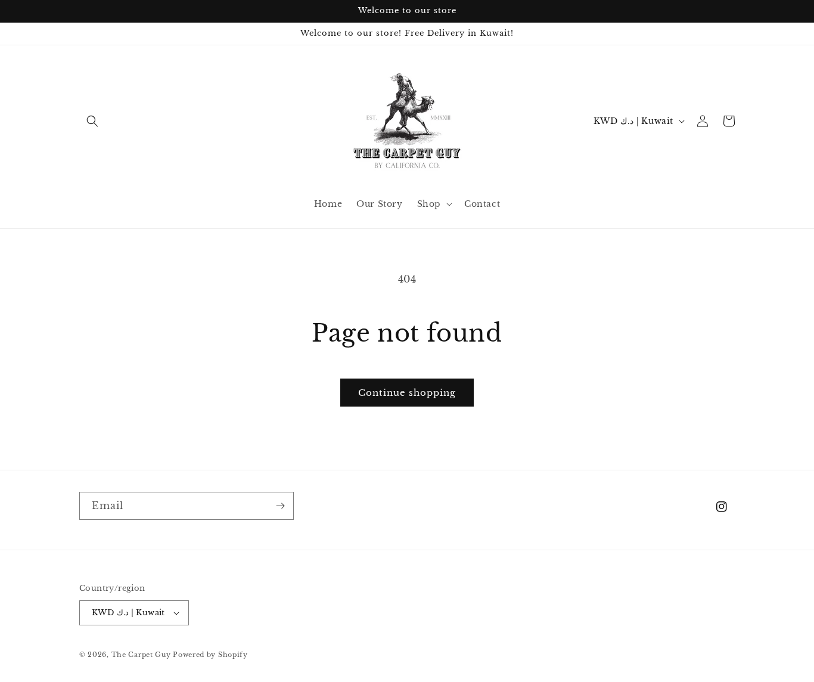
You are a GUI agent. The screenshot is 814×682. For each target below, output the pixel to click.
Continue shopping (407, 392)
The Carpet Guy (141, 654)
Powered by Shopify (210, 654)
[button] (92, 121)
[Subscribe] (280, 506)
